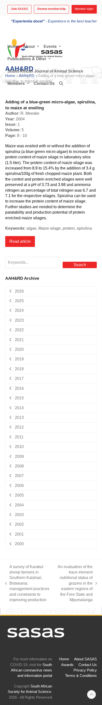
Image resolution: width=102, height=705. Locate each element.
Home (64, 659)
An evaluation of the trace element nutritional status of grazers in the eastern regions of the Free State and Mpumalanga (74, 583)
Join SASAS (19, 9)
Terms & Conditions (81, 676)
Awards (67, 665)
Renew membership (51, 9)
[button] (61, 83)
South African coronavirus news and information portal (31, 670)
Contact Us (87, 665)
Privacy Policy (85, 670)
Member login (84, 9)
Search (80, 265)
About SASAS (85, 659)
